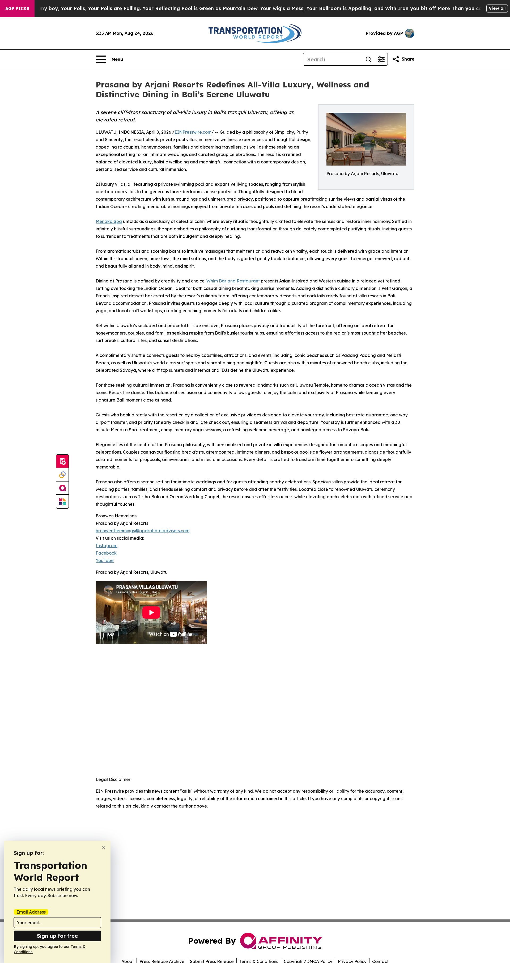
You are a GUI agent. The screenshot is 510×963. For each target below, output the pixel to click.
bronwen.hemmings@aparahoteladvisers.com (142, 530)
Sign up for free (57, 935)
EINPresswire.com (193, 132)
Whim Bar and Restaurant (233, 281)
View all (497, 8)
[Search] (368, 59)
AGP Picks (17, 8)
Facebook (106, 553)
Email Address (31, 912)
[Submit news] (62, 461)
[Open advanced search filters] (381, 59)
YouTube (105, 560)
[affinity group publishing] (62, 488)
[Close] (103, 847)
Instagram (106, 545)
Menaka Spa (109, 221)
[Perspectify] (62, 475)
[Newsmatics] (62, 501)
